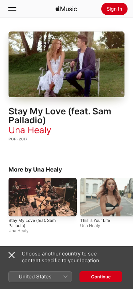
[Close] (12, 255)
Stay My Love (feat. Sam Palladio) (32, 222)
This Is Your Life (95, 220)
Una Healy (30, 130)
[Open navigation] (12, 8)
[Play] (66, 64)
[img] (66, 9)
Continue (101, 276)
